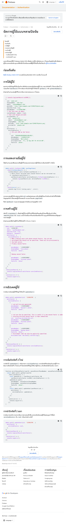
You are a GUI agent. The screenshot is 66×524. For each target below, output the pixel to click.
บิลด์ (32, 27)
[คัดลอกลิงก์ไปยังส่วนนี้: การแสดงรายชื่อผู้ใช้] (27, 158)
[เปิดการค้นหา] (40, 2)
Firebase (5, 27)
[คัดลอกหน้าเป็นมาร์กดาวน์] (10, 35)
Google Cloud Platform (8, 506)
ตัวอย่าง (4, 478)
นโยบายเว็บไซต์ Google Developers (38, 459)
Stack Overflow (49, 475)
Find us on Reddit (28, 475)
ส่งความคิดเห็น (57, 31)
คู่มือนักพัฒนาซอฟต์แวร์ (8, 473)
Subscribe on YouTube (29, 481)
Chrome (4, 500)
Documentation (8, 7)
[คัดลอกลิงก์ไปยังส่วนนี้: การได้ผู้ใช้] (16, 82)
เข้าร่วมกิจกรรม (27, 484)
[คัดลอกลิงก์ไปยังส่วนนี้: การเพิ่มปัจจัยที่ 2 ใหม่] (24, 360)
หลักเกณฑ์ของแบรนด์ (50, 484)
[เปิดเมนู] (2, 2)
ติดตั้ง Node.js (11, 75)
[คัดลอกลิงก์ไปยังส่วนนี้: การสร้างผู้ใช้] (19, 209)
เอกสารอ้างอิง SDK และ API (8, 475)
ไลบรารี (4, 481)
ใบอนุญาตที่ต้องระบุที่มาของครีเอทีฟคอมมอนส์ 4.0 (30, 457)
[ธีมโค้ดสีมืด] (58, 95)
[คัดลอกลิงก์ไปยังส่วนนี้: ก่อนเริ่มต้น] (17, 70)
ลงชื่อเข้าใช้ (61, 2)
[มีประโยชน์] (58, 27)
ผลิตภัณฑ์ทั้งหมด (6, 509)
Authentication (23, 7)
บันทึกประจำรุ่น (49, 481)
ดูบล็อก (25, 473)
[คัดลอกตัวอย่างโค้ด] (61, 95)
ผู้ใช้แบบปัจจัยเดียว (51, 63)
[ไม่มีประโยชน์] (61, 27)
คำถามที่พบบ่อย (49, 486)
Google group (48, 478)
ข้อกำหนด (4, 516)
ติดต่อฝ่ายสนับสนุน (49, 473)
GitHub (4, 484)
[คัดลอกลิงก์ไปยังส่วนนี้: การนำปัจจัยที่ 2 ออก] (23, 411)
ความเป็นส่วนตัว (13, 516)
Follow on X (26, 478)
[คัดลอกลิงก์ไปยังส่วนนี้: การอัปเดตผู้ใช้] (21, 287)
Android (4, 497)
